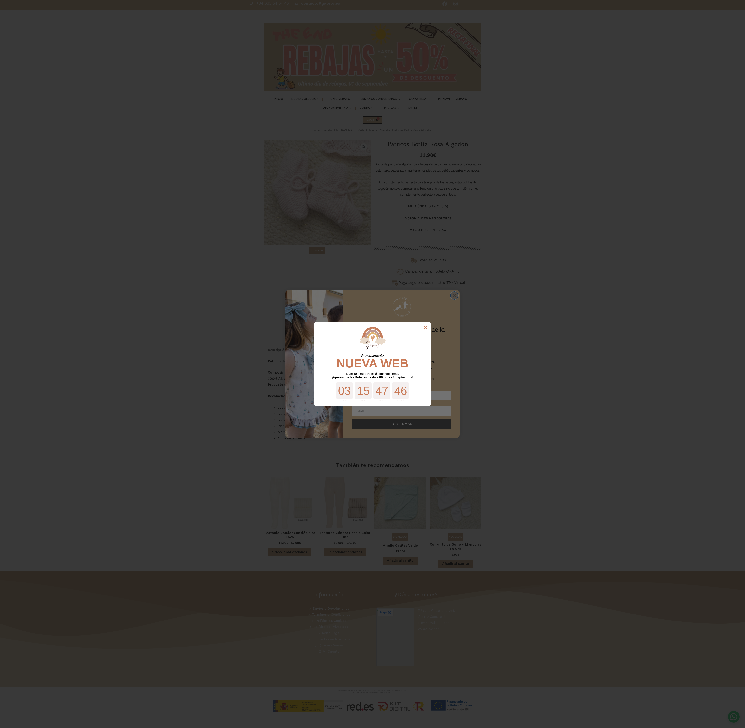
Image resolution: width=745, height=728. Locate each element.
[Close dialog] (425, 327)
